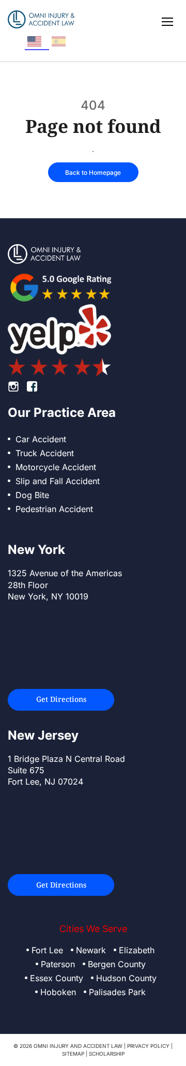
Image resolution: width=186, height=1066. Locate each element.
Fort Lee (47, 950)
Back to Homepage (93, 172)
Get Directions (61, 699)
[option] (61, 42)
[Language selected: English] (49, 42)
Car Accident (41, 439)
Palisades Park (117, 992)
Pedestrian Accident (54, 509)
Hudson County (126, 978)
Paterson (58, 964)
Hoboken (58, 992)
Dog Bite (32, 495)
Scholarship (107, 1053)
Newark (91, 950)
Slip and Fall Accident (58, 481)
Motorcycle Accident (56, 467)
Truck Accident (45, 453)
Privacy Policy (148, 1046)
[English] (37, 42)
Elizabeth (136, 950)
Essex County (56, 978)
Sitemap (73, 1053)
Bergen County (117, 964)
